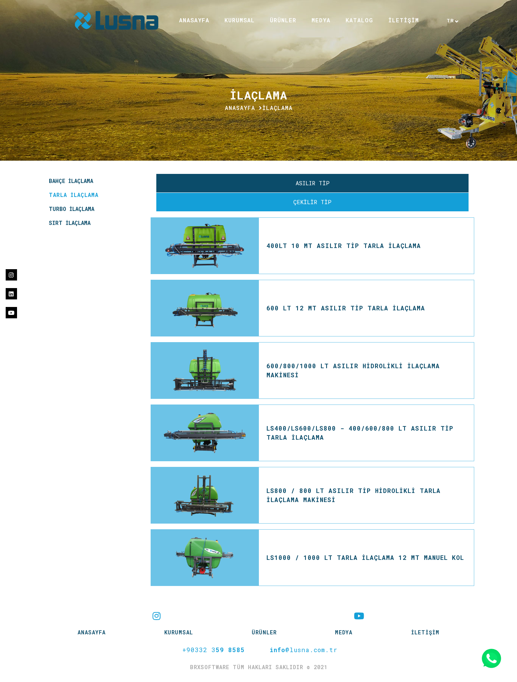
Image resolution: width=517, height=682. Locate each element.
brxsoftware (211, 667)
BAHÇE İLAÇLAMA (71, 180)
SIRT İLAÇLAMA (69, 222)
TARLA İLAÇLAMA (73, 194)
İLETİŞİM (403, 20)
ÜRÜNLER (264, 632)
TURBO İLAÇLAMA (71, 208)
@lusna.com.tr (303, 650)
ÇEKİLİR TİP (312, 202)
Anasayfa (240, 108)
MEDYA (320, 20)
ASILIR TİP (313, 183)
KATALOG (359, 20)
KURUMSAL (239, 20)
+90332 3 (213, 650)
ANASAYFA (194, 20)
